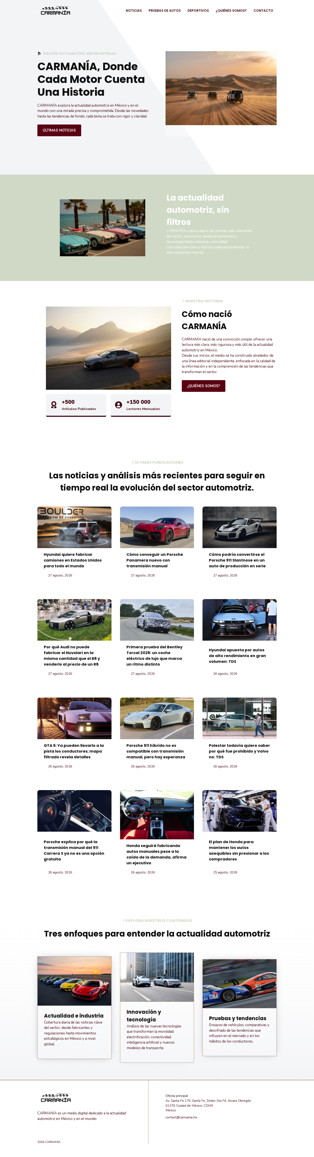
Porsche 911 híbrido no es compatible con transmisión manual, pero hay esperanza (155, 751)
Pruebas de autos (165, 10)
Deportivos (198, 10)
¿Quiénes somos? (231, 10)
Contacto (263, 10)
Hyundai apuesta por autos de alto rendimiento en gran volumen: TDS (237, 655)
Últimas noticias (59, 130)
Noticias (134, 10)
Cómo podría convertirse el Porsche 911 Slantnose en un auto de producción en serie (237, 560)
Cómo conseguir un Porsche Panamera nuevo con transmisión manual (154, 560)
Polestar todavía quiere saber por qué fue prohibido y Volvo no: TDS (239, 751)
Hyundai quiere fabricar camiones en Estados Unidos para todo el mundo (73, 560)
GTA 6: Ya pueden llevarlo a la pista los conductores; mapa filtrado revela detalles (74, 751)
